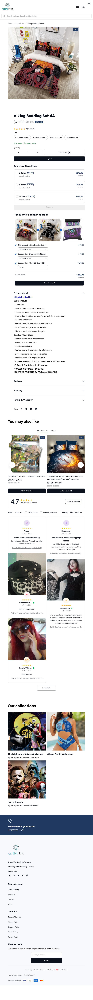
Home (10, 24)
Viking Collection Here (23, 297)
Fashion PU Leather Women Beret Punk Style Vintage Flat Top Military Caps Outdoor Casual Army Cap (27, 613)
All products (19, 24)
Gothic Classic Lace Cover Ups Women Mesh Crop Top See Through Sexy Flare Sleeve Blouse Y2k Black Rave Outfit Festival (66, 627)
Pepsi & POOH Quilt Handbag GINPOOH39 (27, 548)
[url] (64, 970)
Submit (46, 960)
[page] (22, 826)
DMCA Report (29, 975)
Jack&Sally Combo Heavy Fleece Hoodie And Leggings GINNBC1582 (66, 554)
